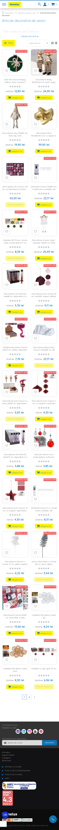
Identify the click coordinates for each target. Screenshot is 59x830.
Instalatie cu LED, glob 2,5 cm (43, 668)
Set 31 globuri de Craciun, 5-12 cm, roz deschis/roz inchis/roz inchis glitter (15, 189)
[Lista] (56, 43)
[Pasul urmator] (34, 697)
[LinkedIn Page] (23, 733)
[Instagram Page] (29, 733)
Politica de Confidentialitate (17, 770)
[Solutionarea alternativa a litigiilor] (19, 789)
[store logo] (14, 4)
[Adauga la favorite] (6, 71)
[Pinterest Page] (41, 733)
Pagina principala (3, 12)
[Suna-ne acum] (53, 819)
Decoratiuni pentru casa (27, 13)
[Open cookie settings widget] (5, 814)
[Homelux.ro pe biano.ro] (7, 805)
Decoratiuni (9, 13)
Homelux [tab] (6, 752)
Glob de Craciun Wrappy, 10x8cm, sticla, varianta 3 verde (15, 82)
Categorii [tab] (6, 758)
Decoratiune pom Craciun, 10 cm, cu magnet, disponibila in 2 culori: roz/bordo (15, 510)
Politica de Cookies (13, 774)
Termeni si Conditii (13, 766)
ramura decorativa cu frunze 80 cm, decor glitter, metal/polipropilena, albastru (43, 564)
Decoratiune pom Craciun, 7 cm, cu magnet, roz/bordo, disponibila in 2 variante (44, 403)
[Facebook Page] (18, 732)
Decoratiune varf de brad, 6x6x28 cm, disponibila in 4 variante (15, 296)
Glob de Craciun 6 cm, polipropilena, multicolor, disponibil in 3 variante (44, 457)
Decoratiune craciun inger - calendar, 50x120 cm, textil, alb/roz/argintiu (44, 242)
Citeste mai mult (28, 36)
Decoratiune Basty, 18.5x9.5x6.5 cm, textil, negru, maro (44, 82)
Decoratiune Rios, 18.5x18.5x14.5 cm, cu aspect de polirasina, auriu (44, 135)
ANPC (7, 778)
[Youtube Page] (35, 733)
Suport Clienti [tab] (8, 755)
